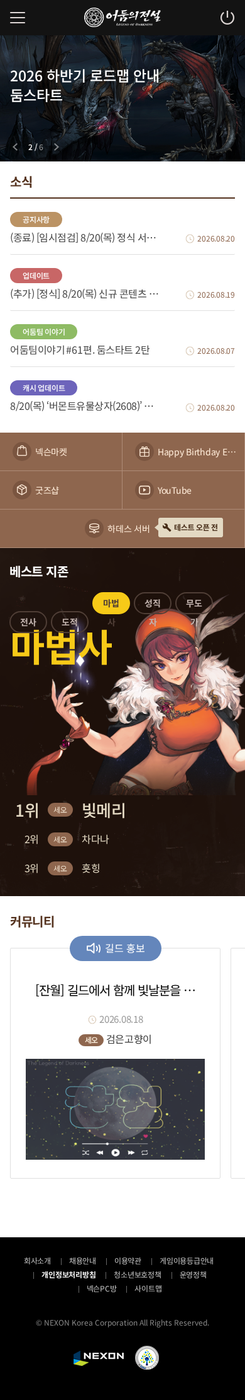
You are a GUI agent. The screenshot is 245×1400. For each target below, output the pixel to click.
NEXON (99, 1358)
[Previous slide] (15, 147)
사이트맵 (147, 1288)
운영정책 (193, 1274)
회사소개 (37, 1260)
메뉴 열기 (17, 17)
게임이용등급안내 (187, 1260)
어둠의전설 (122, 17)
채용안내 (82, 1260)
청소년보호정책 (137, 1274)
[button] (28, 624)
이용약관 (127, 1260)
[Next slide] (56, 147)
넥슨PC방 (102, 1288)
